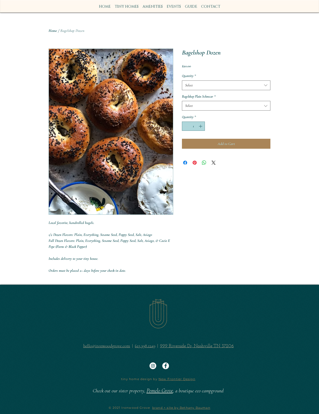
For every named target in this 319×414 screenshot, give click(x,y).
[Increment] (201, 126)
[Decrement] (186, 126)
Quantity (189, 76)
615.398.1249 (145, 345)
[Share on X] (214, 163)
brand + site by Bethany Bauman (181, 408)
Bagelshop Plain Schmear (199, 96)
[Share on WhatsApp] (204, 163)
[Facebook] (165, 365)
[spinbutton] (193, 126)
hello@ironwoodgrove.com (106, 345)
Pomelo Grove (160, 390)
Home (53, 30)
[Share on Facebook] (185, 163)
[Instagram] (153, 365)
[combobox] (226, 85)
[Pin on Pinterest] (195, 163)
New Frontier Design (177, 379)
